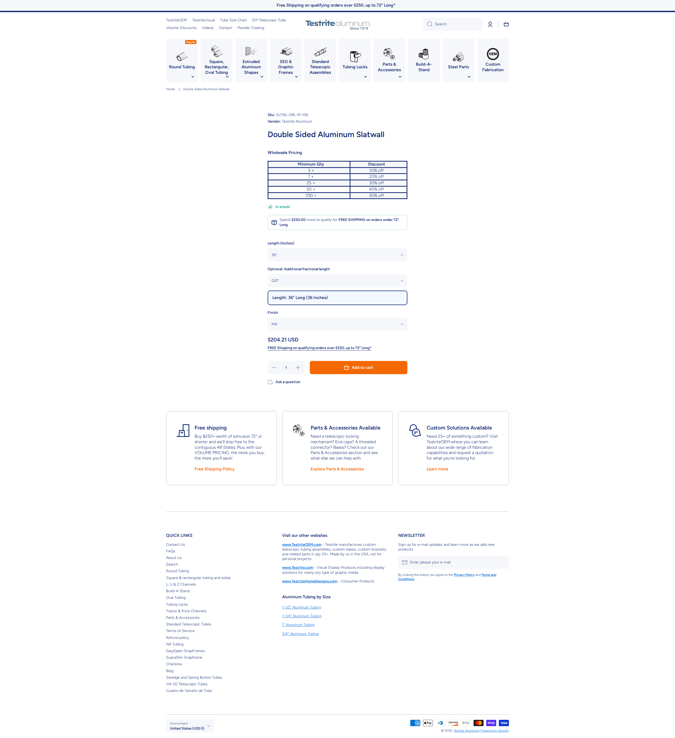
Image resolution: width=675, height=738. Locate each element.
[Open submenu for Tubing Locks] (365, 77)
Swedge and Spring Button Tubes (194, 677)
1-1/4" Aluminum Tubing (301, 616)
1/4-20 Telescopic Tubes (187, 684)
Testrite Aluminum (467, 730)
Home (170, 89)
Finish (273, 312)
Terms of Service (180, 631)
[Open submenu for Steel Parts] (469, 77)
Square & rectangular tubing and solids (198, 578)
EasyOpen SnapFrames (185, 651)
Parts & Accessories (183, 617)
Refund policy (177, 637)
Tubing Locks (177, 604)
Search (172, 564)
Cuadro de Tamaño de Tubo (189, 690)
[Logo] (337, 24)
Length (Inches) (281, 243)
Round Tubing (177, 571)
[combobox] (452, 24)
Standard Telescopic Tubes (188, 624)
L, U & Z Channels (181, 584)
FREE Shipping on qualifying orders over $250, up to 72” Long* (320, 348)
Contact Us (175, 544)
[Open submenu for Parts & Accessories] (400, 77)
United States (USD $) (187, 728)
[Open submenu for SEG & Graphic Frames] (296, 77)
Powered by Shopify (494, 730)
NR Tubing (175, 644)
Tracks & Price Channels (186, 611)
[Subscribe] (502, 562)
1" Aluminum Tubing (298, 625)
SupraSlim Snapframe (184, 657)
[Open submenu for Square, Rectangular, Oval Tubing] (227, 77)
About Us (174, 558)
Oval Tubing (176, 597)
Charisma (174, 664)
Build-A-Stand (178, 591)
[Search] (427, 24)
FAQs (170, 551)
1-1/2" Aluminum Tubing (301, 607)
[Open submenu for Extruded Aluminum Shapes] (262, 77)
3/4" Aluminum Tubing (300, 633)
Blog (169, 671)
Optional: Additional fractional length (299, 269)
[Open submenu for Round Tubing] (193, 77)
